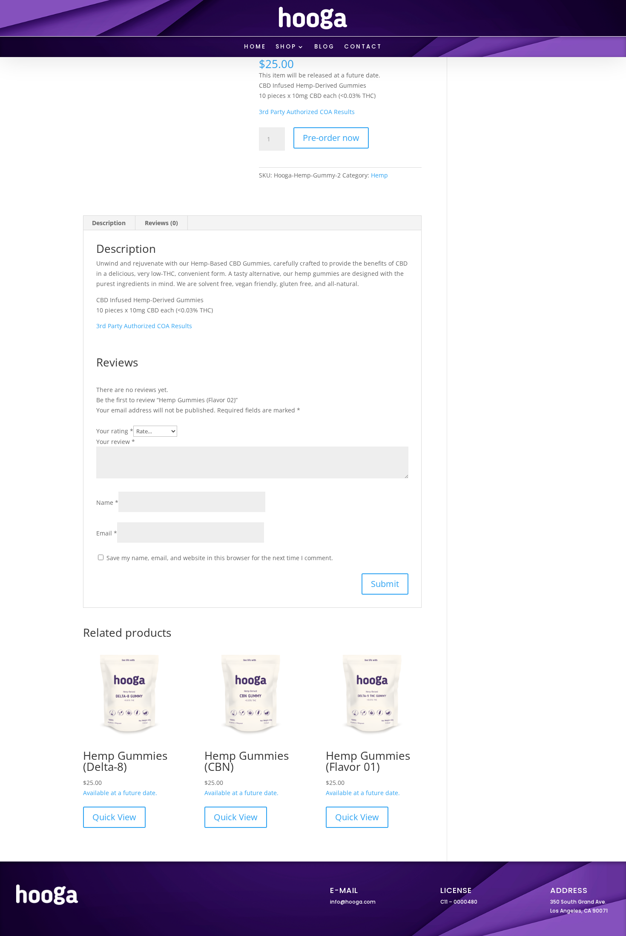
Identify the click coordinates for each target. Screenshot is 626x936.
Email (106, 533)
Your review (115, 442)
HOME (255, 47)
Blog (324, 47)
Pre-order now (331, 137)
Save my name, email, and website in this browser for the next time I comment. (219, 558)
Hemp (379, 175)
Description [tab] (109, 223)
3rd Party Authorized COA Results (307, 112)
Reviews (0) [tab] (161, 223)
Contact (363, 47)
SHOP (286, 47)
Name (107, 502)
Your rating (114, 431)
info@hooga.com (353, 902)
